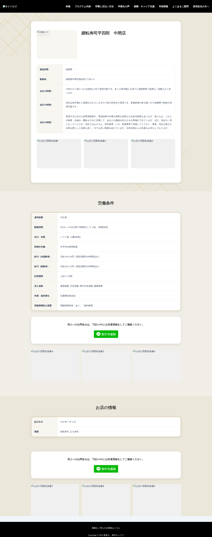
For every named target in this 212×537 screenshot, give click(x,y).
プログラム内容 (83, 6)
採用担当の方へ (201, 6)
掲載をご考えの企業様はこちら (106, 528)
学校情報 (163, 6)
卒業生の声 (124, 6)
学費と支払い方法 (104, 6)
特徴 (68, 6)
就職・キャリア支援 (144, 6)
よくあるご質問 (180, 6)
